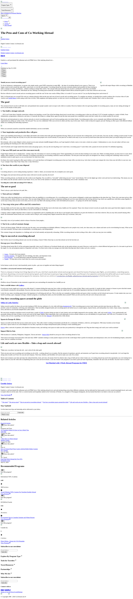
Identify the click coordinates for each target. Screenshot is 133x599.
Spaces (3, 327)
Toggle (6, 259)
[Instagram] (3, 56)
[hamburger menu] (9, 18)
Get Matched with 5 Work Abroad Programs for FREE (66, 363)
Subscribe (20, 412)
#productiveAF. (67, 306)
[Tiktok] (10, 590)
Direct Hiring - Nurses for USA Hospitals (12, 541)
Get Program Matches (15, 13)
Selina (42, 312)
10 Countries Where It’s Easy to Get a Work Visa (15, 430)
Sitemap (20, 592)
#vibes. (110, 312)
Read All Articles (5, 423)
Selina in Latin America (9, 303)
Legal (16, 592)
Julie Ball (3, 432)
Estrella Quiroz (5, 39)
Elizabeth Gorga (5, 460)
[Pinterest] (7, 590)
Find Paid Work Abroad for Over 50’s (11, 459)
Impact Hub (45, 334)
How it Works (5, 13)
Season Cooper (5, 440)
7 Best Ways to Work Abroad (9, 439)
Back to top (6, 414)
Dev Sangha (4, 450)
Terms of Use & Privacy (8, 592)
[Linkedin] (4, 56)
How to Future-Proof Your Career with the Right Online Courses (19, 449)
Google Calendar (9, 256)
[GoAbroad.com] (4, 1)
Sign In (3, 15)
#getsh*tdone (12, 98)
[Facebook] (1, 56)
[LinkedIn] (8, 590)
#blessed (49, 316)
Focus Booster (8, 257)
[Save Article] (3, 425)
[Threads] (3, 590)
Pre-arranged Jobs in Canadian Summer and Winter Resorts (18, 517)
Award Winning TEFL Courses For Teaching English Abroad (18, 492)
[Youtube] (6, 590)
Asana (6, 254)
